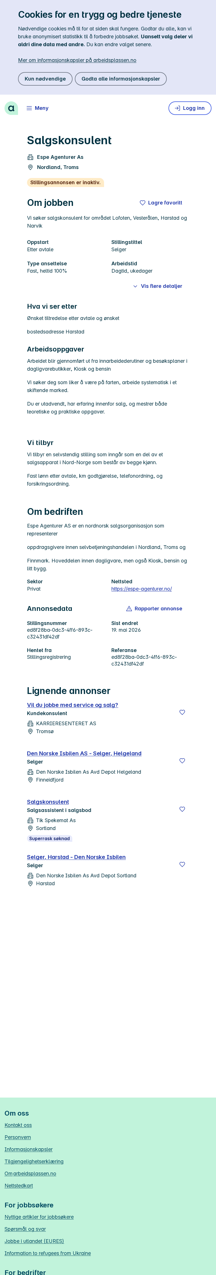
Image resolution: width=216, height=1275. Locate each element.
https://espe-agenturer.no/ (141, 589)
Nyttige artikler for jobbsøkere (39, 1217)
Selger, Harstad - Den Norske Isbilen (76, 857)
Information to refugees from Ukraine (47, 1253)
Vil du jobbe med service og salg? (72, 705)
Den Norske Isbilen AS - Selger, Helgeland (84, 753)
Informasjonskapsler (28, 1149)
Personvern (17, 1137)
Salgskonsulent (48, 801)
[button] (154, 608)
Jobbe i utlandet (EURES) (34, 1241)
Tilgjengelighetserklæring (34, 1161)
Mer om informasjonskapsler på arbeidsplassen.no (77, 60)
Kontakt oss (18, 1125)
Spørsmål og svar (25, 1229)
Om (30, 1173)
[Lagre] (182, 712)
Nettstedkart (18, 1186)
